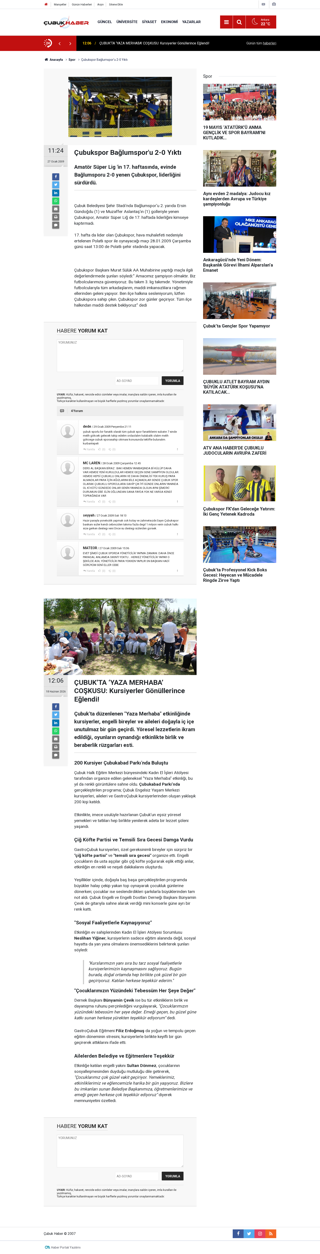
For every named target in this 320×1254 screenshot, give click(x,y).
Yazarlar (191, 22)
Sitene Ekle (116, 4)
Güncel (105, 22)
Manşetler (60, 4)
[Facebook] (55, 176)
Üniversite (127, 22)
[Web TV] (263, 4)
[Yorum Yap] (55, 225)
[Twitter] (55, 184)
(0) (103, 449)
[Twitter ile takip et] (249, 1233)
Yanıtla (91, 449)
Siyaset (149, 22)
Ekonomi (169, 22)
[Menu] (226, 22)
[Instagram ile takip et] (259, 1233)
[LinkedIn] (55, 192)
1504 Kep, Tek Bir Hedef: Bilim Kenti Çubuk (132, 43)
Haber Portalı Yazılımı (66, 1247)
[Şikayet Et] (177, 449)
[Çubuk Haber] (66, 22)
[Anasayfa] (46, 4)
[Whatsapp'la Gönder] (55, 200)
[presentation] (59, 43)
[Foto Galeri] (273, 4)
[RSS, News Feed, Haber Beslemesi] (270, 1233)
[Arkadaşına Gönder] (55, 209)
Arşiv (100, 4)
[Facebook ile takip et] (238, 1233)
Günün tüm (261, 43)
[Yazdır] (55, 217)
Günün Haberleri (82, 4)
